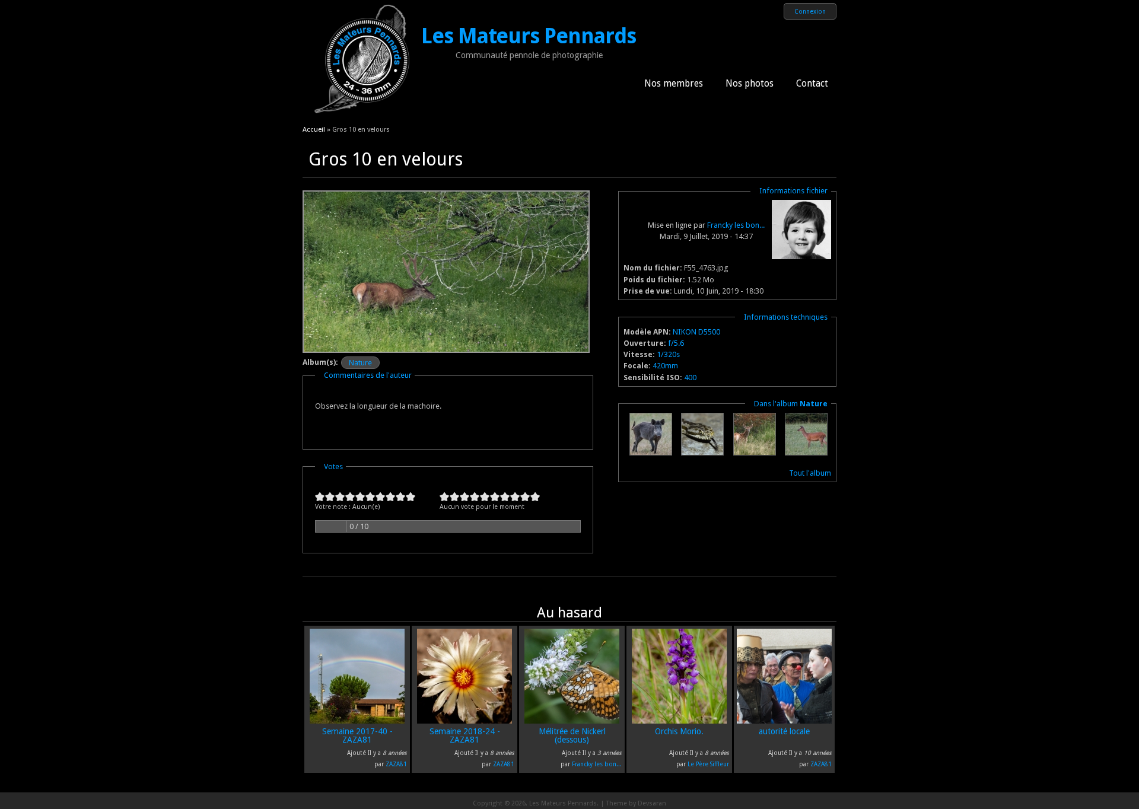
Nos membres (673, 83)
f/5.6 (676, 343)
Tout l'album (810, 473)
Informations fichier (793, 190)
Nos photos (750, 83)
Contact (812, 83)
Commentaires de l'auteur (368, 375)
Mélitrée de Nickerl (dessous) (572, 735)
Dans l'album (791, 403)
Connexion (810, 11)
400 (690, 377)
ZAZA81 (396, 763)
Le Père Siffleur (708, 763)
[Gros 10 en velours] (446, 350)
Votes (333, 466)
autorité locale (784, 731)
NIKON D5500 (696, 331)
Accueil (314, 129)
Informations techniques (786, 317)
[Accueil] (362, 116)
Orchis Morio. (679, 731)
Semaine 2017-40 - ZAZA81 (357, 735)
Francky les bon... (736, 225)
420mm (665, 365)
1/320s (668, 354)
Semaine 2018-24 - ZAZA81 (464, 735)
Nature (360, 362)
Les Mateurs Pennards (528, 36)
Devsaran (652, 803)
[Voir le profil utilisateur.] (801, 256)
